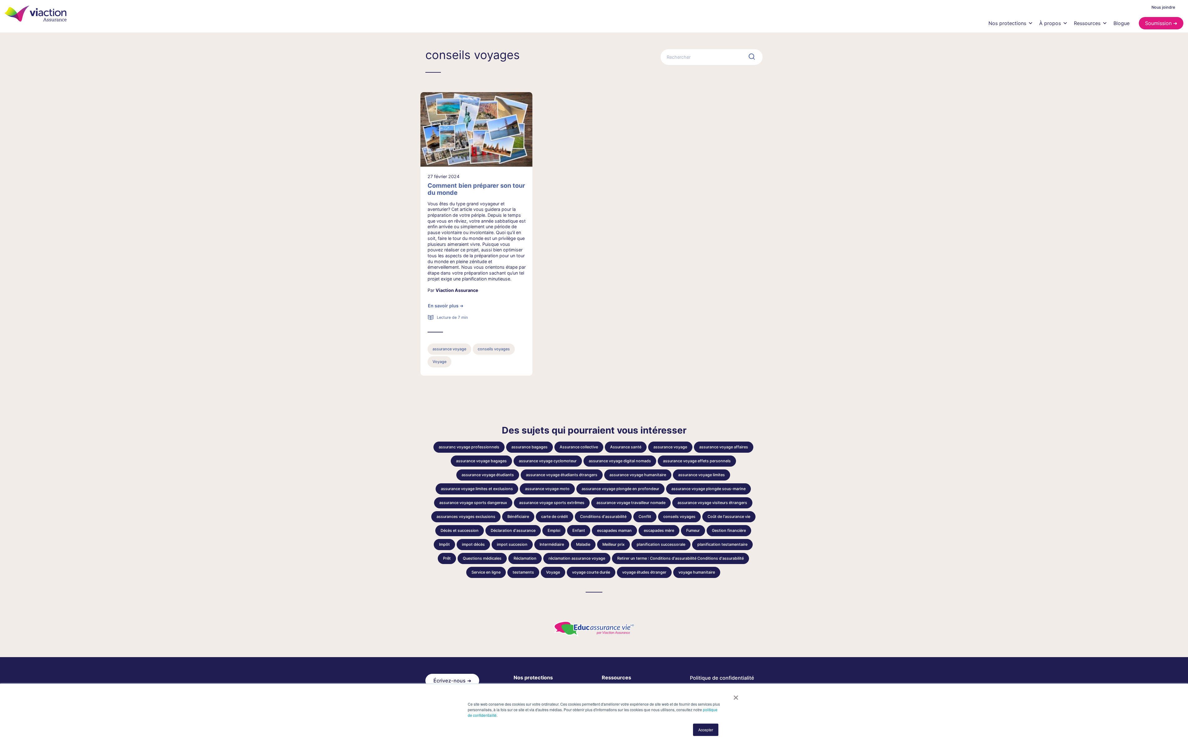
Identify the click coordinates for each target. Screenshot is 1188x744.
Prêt (447, 558)
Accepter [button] (705, 729)
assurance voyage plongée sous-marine (708, 488)
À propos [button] (1050, 23)
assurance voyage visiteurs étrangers (712, 502)
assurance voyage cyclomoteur (548, 461)
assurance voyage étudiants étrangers (561, 474)
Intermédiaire (552, 544)
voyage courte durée (591, 572)
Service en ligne (486, 572)
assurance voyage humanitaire (637, 474)
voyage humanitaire (696, 572)
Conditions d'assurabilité (603, 516)
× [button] (735, 695)
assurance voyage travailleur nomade (630, 502)
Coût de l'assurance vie (729, 516)
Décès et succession (460, 530)
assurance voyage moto (547, 488)
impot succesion (512, 544)
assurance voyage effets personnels (697, 461)
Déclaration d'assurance (513, 530)
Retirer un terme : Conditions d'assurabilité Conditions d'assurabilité (680, 558)
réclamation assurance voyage (577, 558)
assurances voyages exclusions (466, 516)
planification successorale (661, 544)
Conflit (645, 516)
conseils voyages (494, 349)
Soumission (1158, 23)
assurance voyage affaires (723, 447)
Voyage (439, 361)
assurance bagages (529, 447)
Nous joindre (1163, 7)
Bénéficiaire (518, 516)
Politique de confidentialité (722, 678)
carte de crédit (554, 516)
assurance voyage (449, 349)
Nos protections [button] (1007, 23)
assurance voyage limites (701, 474)
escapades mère (659, 530)
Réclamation (525, 558)
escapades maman (614, 530)
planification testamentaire (722, 544)
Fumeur (693, 530)
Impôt (444, 544)
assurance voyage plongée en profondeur (620, 488)
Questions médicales (482, 558)
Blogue (1121, 23)
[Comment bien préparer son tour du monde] (476, 129)
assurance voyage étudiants (488, 474)
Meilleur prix (613, 544)
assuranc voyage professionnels (469, 447)
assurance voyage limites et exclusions (477, 488)
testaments (523, 572)
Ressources (1087, 23)
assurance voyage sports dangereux (473, 502)
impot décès (473, 544)
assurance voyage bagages (481, 461)
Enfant (578, 530)
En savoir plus (443, 305)
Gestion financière (729, 530)
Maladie (583, 544)
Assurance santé (625, 447)
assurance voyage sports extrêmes (551, 502)
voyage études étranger (644, 572)
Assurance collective (579, 447)
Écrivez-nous (449, 681)
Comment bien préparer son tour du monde (476, 189)
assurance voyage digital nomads (620, 461)
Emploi (554, 530)
